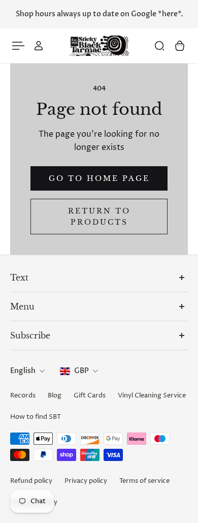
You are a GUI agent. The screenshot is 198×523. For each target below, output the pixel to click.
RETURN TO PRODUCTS (99, 216)
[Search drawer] (159, 46)
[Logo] (99, 46)
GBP (81, 371)
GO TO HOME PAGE (99, 178)
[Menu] (18, 46)
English (23, 371)
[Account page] (38, 46)
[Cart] (180, 46)
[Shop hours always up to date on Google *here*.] (99, 14)
